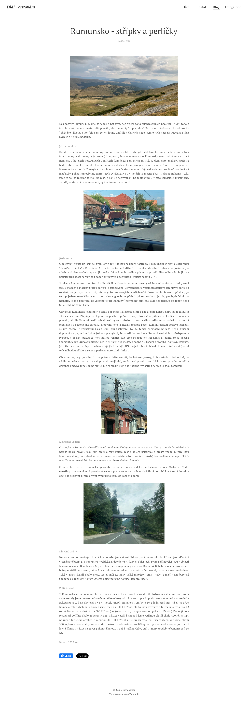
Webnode (134, 693)
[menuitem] (188, 7)
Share (68, 655)
